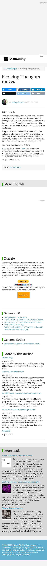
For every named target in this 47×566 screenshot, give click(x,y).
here (23, 148)
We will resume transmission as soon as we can (21, 393)
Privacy (39, 545)
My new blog (7, 358)
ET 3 (3, 148)
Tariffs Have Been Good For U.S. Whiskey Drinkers (24, 320)
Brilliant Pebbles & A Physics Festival (17, 456)
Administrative (14, 167)
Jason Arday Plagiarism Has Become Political (21, 344)
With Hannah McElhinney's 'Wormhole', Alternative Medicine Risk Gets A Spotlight (24, 328)
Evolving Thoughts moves (13, 372)
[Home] (16, 60)
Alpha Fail (6, 431)
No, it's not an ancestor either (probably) (18, 410)
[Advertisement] (23, 28)
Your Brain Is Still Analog (13, 324)
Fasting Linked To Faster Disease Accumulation (22, 322)
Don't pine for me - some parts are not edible (20, 482)
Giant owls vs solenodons (12, 508)
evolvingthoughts (10, 69)
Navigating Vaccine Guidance (15, 317)
